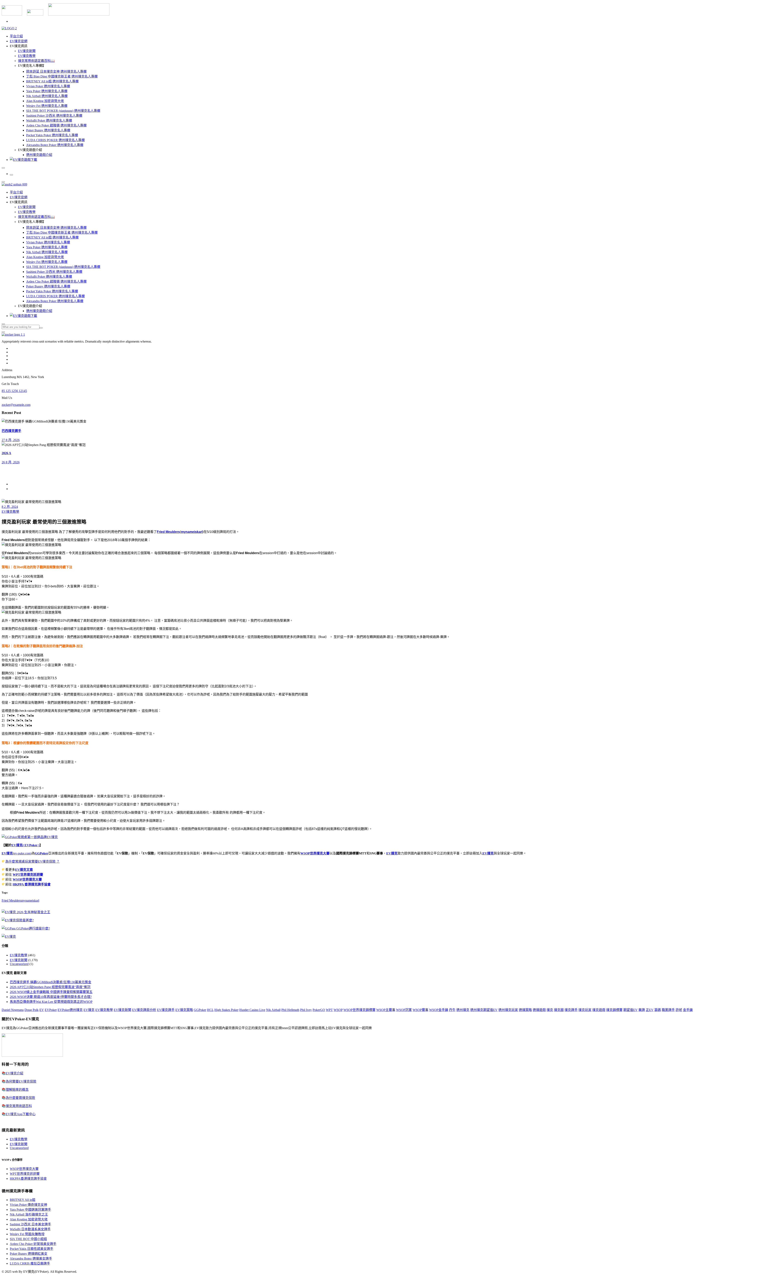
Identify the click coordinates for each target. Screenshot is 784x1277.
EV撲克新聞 (27, 51)
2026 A (6, 453)
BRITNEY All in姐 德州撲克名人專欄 (52, 81)
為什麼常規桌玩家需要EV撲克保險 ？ (32, 861)
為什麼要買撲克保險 (20, 1097)
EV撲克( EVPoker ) (25, 845)
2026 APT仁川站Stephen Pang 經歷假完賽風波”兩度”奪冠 (50, 987)
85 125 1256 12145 (14, 391)
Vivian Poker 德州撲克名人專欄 (48, 86)
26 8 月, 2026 (11, 462)
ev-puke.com (22, 853)
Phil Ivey (306, 1010)
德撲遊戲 (539, 1010)
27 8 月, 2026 (11, 440)
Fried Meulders (168, 532)
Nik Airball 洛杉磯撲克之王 (29, 1214)
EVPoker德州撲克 (70, 1010)
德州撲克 (462, 1010)
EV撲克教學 (27, 56)
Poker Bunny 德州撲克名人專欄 (48, 130)
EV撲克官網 (18, 41)
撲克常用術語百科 (19, 1106)
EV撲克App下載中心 (21, 1114)
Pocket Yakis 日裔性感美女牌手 (31, 1248)
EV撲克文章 (24, 869)
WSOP (338, 1010)
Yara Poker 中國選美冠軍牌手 (30, 1209)
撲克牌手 (571, 1010)
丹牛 (452, 1010)
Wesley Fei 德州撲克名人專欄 (46, 106)
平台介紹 (16, 36)
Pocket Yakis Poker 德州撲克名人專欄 (52, 135)
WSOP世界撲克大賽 (315, 853)
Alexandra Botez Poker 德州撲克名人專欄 (54, 145)
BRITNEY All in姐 (22, 1200)
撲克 (550, 1010)
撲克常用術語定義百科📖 (36, 60)
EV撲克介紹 (14, 1073)
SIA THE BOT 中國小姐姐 (28, 1239)
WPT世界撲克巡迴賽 (28, 874)
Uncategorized (19, 964)
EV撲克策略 (184, 1010)
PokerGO (319, 1010)
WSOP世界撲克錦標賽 (359, 1010)
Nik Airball (273, 1010)
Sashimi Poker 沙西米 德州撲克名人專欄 (54, 115)
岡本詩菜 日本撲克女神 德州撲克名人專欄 (56, 71)
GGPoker (41, 853)
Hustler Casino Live (252, 1010)
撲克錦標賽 (614, 1010)
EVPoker (51, 1010)
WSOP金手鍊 (438, 1010)
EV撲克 (7, 853)
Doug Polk (31, 1010)
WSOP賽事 (420, 1010)
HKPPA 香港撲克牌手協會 (32, 884)
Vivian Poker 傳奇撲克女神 (28, 1204)
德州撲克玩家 (508, 1010)
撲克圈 (559, 1010)
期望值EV (630, 1010)
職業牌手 (668, 1010)
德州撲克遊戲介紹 (39, 154)
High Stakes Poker (226, 1010)
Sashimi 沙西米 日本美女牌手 (30, 1224)
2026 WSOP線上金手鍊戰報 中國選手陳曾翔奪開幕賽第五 (51, 992)
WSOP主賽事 (385, 1010)
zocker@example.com (16, 404)
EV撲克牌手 (166, 1010)
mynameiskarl (192, 532)
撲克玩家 (584, 1010)
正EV (650, 1010)
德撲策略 (525, 1010)
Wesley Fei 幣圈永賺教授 (27, 1234)
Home (14, 484)
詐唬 (679, 1010)
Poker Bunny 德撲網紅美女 (28, 1253)
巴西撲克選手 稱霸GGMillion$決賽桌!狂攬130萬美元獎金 (50, 982)
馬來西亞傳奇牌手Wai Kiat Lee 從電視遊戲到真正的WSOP (51, 1001)
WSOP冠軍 (404, 1010)
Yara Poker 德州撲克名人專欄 (46, 91)
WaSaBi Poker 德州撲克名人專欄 (49, 120)
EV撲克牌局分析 (144, 1010)
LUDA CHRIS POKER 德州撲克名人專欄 (55, 140)
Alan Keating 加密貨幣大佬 (45, 101)
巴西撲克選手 (11, 431)
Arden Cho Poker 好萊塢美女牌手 (33, 1244)
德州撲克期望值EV (484, 1010)
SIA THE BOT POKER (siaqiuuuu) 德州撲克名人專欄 (63, 110)
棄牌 (641, 1010)
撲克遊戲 (598, 1010)
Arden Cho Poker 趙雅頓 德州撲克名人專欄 (56, 125)
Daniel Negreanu (13, 1010)
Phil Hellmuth (290, 1010)
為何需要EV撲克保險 (21, 1081)
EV (41, 1010)
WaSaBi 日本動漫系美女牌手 (30, 1229)
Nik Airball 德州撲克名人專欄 (47, 96)
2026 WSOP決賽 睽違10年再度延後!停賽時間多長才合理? (51, 997)
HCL (210, 1010)
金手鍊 (688, 1010)
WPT (329, 1010)
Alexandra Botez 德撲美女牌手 (31, 1258)
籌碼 (657, 1010)
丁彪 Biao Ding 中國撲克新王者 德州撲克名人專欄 (62, 76)
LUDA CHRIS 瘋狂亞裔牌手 (30, 1263)
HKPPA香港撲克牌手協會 (28, 1178)
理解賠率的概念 (17, 1089)
